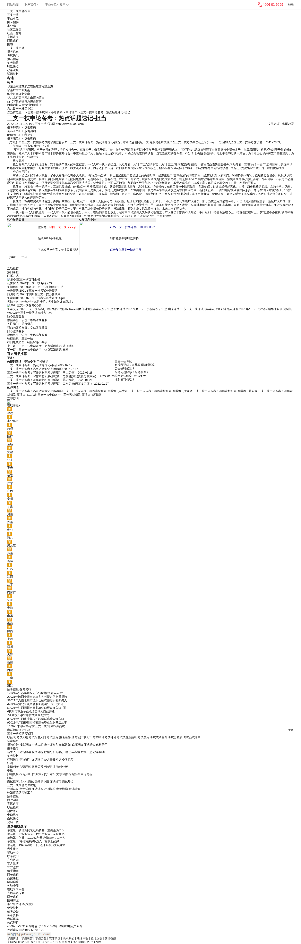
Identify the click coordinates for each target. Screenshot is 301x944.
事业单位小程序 (55, 4)
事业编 (11, 25)
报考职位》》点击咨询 (21, 138)
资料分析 (62, 766)
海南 (27, 90)
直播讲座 (13, 37)
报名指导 (13, 59)
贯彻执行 (37, 774)
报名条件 (65, 737)
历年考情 (74, 752)
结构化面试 (26, 781)
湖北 (21, 93)
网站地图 (13, 4)
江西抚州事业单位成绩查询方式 (29, 715)
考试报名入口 (37, 737)
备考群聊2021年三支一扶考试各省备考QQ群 (36, 298)
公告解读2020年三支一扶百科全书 (29, 283)
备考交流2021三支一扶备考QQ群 (29, 309)
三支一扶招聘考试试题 (21, 785)
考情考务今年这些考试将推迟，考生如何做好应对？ (40, 301)
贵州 (27, 105)
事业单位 (13, 18)
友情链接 (110, 938)
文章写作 (62, 774)
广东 (16, 90)
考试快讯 (13, 55)
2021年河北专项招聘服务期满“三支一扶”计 (36, 704)
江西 (39, 86)
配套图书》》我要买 (20, 134)
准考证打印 (51, 744)
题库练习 (13, 811)
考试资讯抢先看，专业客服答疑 (58, 249)
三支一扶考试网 (38, 112)
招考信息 (13, 51)
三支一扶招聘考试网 (37, 142)
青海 (27, 101)
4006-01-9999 (16, 926)
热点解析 (13, 922)
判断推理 (49, 766)
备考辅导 (13, 62)
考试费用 (143, 737)
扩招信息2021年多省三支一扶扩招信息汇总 (35, 287)
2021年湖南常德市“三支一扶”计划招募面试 (37, 726)
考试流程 (52, 737)
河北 (27, 97)
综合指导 (74, 774)
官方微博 (13, 863)
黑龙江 (28, 108)
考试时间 (98, 737)
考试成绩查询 (158, 737)
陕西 (33, 101)
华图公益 (40, 938)
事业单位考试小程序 (20, 904)
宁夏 (16, 101)
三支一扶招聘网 (45, 123)
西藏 (33, 105)
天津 (21, 97)
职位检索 (13, 807)
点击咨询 (76, 926)
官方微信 (13, 867)
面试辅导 (37, 759)
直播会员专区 (15, 893)
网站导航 (13, 882)
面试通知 (89, 744)
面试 (10, 777)
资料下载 (13, 822)
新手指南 (13, 870)
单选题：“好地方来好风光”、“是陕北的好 (33, 841)
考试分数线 (175, 737)
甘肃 (39, 101)
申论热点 (86, 774)
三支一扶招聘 (15, 48)
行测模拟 (49, 789)
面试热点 (68, 781)
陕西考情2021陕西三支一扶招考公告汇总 (140, 309)
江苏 (21, 86)
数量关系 (37, 766)
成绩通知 (77, 744)
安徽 (33, 86)
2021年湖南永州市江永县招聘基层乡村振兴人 (38, 700)
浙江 (27, 86)
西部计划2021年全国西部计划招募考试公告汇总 (82, 309)
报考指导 (13, 748)
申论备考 (30, 361)
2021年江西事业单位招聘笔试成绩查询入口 (36, 718)
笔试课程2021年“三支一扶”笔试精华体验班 (254, 309)
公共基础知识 (52, 759)
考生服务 (13, 848)
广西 (21, 90)
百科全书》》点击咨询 (21, 131)
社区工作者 (14, 29)
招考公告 (13, 911)
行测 (10, 763)
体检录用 (102, 744)
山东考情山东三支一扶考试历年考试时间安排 (197, 309)
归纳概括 (13, 774)
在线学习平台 (15, 889)
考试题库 (13, 918)
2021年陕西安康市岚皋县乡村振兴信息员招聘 (38, 696)
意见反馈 (96, 938)
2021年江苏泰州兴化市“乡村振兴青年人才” (36, 693)
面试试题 (37, 789)
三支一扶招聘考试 (18, 11)
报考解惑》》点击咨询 (21, 127)
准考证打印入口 (81, 737)
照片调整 (13, 800)
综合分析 (25, 774)
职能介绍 (62, 752)
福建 (44, 86)
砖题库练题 (14, 792)
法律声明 (82, 938)
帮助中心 (13, 852)
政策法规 (13, 70)
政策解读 (99, 752)
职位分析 (37, 752)
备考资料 (56, 112)
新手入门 (13, 752)
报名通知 (25, 744)
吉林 (21, 108)
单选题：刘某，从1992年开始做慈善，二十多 (36, 837)
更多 (291, 730)
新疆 (21, 101)
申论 (10, 770)
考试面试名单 (191, 737)
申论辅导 (71, 112)
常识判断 (13, 766)
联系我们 (30, 4)
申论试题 (25, 789)
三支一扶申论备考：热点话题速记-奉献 (43, 349)
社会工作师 (14, 33)
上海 (50, 86)
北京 (16, 97)
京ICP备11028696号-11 (22, 942)
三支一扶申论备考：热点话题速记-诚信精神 (46, 346)
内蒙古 (40, 97)
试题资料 (13, 73)
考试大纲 (22, 737)
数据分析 (49, 752)
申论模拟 (62, 789)
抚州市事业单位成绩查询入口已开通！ (33, 711)
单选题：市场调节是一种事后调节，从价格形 (35, 834)
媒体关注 (54, 938)
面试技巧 (55, 781)
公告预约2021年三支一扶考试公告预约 (32, 290)
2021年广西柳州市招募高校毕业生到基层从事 (38, 722)
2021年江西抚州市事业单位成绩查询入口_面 (37, 707)
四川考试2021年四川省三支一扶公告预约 (33, 294)
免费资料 (13, 907)
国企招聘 (13, 22)
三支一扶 (13, 14)
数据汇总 (86, 752)
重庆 (39, 105)
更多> (11, 357)
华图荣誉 (27, 938)
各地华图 (13, 885)
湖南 (27, 93)
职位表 (11, 737)
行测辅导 (13, 759)
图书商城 (13, 900)
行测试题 (13, 789)
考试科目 (110, 737)
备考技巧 (68, 759)
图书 (10, 44)
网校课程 (13, 874)
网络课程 (13, 40)
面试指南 (13, 781)
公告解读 (25, 752)
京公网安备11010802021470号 (82, 942)
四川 (16, 105)
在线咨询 (13, 859)
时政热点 (13, 66)
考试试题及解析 (127, 737)
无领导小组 (42, 781)
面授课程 (13, 878)
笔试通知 (65, 744)
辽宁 (16, 108)
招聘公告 (13, 744)
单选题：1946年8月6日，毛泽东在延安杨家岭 (36, 845)
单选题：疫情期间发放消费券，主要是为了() (35, 830)
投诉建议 (13, 930)
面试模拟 (74, 789)
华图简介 (13, 938)
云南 (21, 105)
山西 (33, 97)
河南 (16, 93)
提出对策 (49, 774)
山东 (16, 86)
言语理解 (25, 766)
